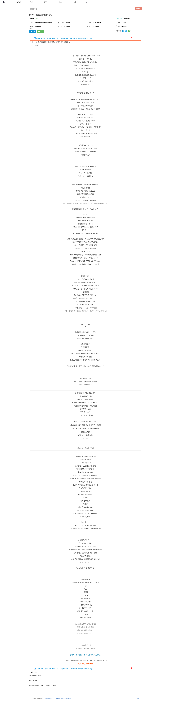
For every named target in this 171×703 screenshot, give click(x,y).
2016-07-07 (124, 26)
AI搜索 (138, 9)
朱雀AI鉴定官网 (67, 698)
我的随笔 (68, 23)
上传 (41, 31)
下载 (130, 38)
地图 (138, 698)
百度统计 (56, 698)
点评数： (33, 19)
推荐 (125, 23)
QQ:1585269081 (97, 23)
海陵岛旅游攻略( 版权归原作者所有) (43, 23)
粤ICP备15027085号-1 (47, 698)
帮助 (62, 698)
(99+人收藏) (126, 18)
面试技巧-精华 (33, 680)
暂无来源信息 (38, 26)
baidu (59, 698)
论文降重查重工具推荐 (35, 676)
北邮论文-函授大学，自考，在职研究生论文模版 (42, 685)
